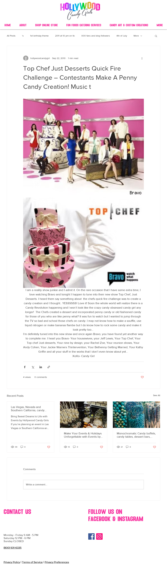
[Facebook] (91, 536)
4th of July (121, 35)
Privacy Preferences (57, 562)
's (23, 35)
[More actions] (142, 58)
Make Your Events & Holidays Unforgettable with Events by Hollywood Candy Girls (83, 435)
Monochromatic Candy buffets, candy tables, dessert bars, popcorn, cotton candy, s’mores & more (136, 435)
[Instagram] (99, 536)
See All (156, 395)
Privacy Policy (12, 562)
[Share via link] (48, 367)
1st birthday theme (39, 35)
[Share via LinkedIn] (40, 367)
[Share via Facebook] (24, 367)
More (136, 35)
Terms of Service (32, 562)
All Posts (11, 35)
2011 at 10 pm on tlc (65, 35)
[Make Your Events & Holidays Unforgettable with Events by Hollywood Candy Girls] (83, 414)
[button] (156, 36)
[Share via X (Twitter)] (32, 367)
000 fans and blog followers (95, 35)
